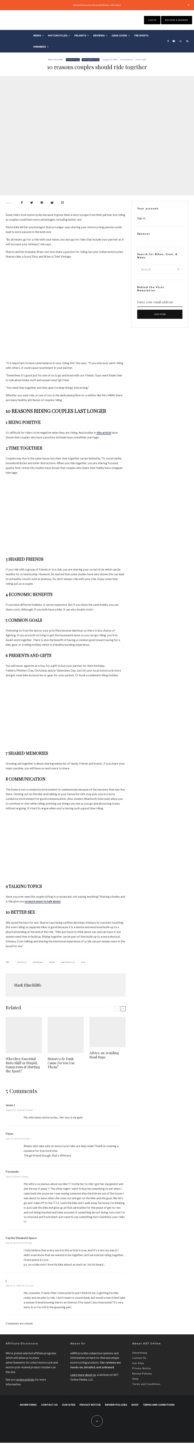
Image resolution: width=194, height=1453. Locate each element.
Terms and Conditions (146, 1384)
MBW (52, 962)
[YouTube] (174, 41)
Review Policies (142, 1373)
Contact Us (139, 1357)
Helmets (80, 35)
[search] (178, 269)
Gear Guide (119, 35)
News (37, 35)
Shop (135, 1378)
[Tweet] (31, 202)
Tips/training (73, 59)
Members (39, 46)
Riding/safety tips (91, 59)
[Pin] (42, 202)
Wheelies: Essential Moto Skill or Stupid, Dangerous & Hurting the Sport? (23, 1065)
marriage (38, 962)
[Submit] (52, 202)
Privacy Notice (141, 1368)
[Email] (62, 202)
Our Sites (138, 1363)
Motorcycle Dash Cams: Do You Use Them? (61, 1063)
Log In (152, 20)
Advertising (139, 1352)
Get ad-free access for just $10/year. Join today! (97, 5)
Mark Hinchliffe (55, 59)
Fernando (12, 1171)
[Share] (22, 202)
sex (83, 962)
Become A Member (176, 20)
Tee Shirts (141, 35)
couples (22, 962)
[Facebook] (168, 41)
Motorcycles (57, 35)
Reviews (99, 35)
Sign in (141, 218)
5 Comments (126, 59)
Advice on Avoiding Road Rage (104, 1055)
